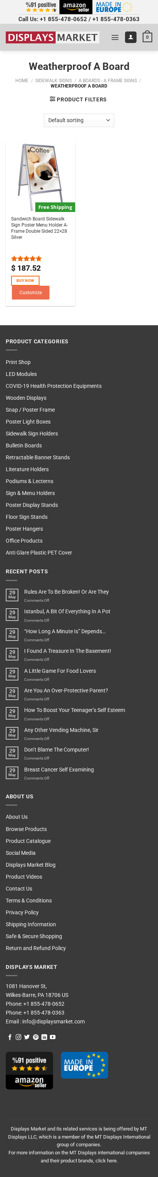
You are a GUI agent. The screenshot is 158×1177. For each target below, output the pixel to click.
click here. (106, 1161)
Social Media (21, 853)
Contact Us (19, 889)
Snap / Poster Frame (30, 410)
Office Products (24, 541)
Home (21, 80)
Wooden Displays (26, 398)
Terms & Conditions (29, 900)
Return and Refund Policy (36, 948)
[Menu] (115, 37)
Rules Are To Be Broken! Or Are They (66, 592)
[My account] (131, 37)
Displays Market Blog (31, 865)
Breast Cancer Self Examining (59, 769)
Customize (31, 292)
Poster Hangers (24, 529)
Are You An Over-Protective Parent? (66, 690)
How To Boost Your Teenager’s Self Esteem (74, 710)
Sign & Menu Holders (30, 493)
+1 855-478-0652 (63, 19)
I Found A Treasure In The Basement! (67, 651)
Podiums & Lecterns (29, 481)
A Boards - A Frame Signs (108, 80)
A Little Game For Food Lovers (60, 671)
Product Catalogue (28, 841)
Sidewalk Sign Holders (32, 433)
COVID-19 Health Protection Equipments (54, 386)
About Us (17, 817)
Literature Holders (27, 469)
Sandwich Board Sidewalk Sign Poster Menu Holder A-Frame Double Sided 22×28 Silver (39, 228)
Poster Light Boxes (28, 422)
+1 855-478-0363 (116, 19)
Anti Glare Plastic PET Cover (39, 553)
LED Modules (21, 374)
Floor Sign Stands (27, 517)
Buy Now (25, 280)
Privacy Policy (22, 912)
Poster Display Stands (32, 505)
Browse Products (26, 829)
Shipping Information (31, 924)
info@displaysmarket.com (53, 1021)
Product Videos (24, 877)
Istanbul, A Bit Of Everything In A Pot (67, 611)
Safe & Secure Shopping (34, 936)
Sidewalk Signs (53, 80)
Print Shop (18, 362)
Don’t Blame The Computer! (56, 750)
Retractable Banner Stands (38, 457)
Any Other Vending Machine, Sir (61, 730)
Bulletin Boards (24, 445)
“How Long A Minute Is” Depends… (64, 631)
